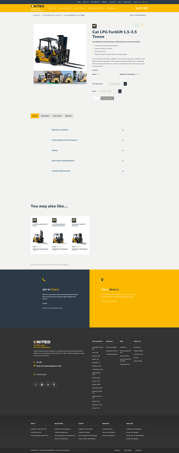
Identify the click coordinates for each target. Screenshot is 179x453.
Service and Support (95, 8)
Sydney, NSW (96, 384)
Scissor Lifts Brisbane (108, 432)
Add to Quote (107, 98)
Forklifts (52, 8)
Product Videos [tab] (57, 116)
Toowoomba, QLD (97, 369)
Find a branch (41, 374)
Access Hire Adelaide (132, 432)
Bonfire (82, 450)
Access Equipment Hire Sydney (87, 435)
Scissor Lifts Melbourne (61, 438)
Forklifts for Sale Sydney (85, 429)
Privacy (117, 450)
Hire (121, 341)
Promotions (127, 2)
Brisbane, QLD (96, 366)
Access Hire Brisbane (108, 435)
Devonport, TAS (97, 404)
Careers (104, 2)
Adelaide (129, 423)
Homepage (36, 15)
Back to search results (138, 15)
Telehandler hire (124, 364)
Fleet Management (111, 354)
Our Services (95, 2)
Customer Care (138, 354)
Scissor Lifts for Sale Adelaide (135, 435)
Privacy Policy (138, 361)
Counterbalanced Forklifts (52, 15)
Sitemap (138, 450)
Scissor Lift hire (124, 356)
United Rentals (80, 8)
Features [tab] (34, 116)
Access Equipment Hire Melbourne (65, 435)
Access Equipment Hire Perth (39, 435)
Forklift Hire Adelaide (132, 438)
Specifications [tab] (45, 116)
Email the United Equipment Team (49, 366)
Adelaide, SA (96, 362)
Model (94, 91)
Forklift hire (123, 347)
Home (79, 2)
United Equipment (38, 8)
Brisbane (105, 423)
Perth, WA (95, 352)
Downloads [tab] (68, 116)
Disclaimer (128, 450)
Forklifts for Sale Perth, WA (39, 429)
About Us (86, 2)
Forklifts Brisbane (107, 429)
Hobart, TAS (95, 408)
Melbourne (59, 423)
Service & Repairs (111, 347)
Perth (33, 423)
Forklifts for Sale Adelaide (133, 429)
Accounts (112, 2)
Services (109, 341)
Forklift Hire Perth (36, 432)
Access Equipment (65, 8)
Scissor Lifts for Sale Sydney (87, 438)
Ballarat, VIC (96, 401)
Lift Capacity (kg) (97, 84)
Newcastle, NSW (97, 388)
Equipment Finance (112, 351)
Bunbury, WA (96, 356)
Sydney (81, 423)
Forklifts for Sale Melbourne (63, 429)
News (119, 2)
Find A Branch (111, 8)
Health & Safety (138, 351)
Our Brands (137, 347)
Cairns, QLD (96, 381)
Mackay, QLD (96, 377)
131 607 (143, 8)
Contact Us (136, 2)
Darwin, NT (95, 359)
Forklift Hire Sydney (84, 432)
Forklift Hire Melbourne (61, 432)
